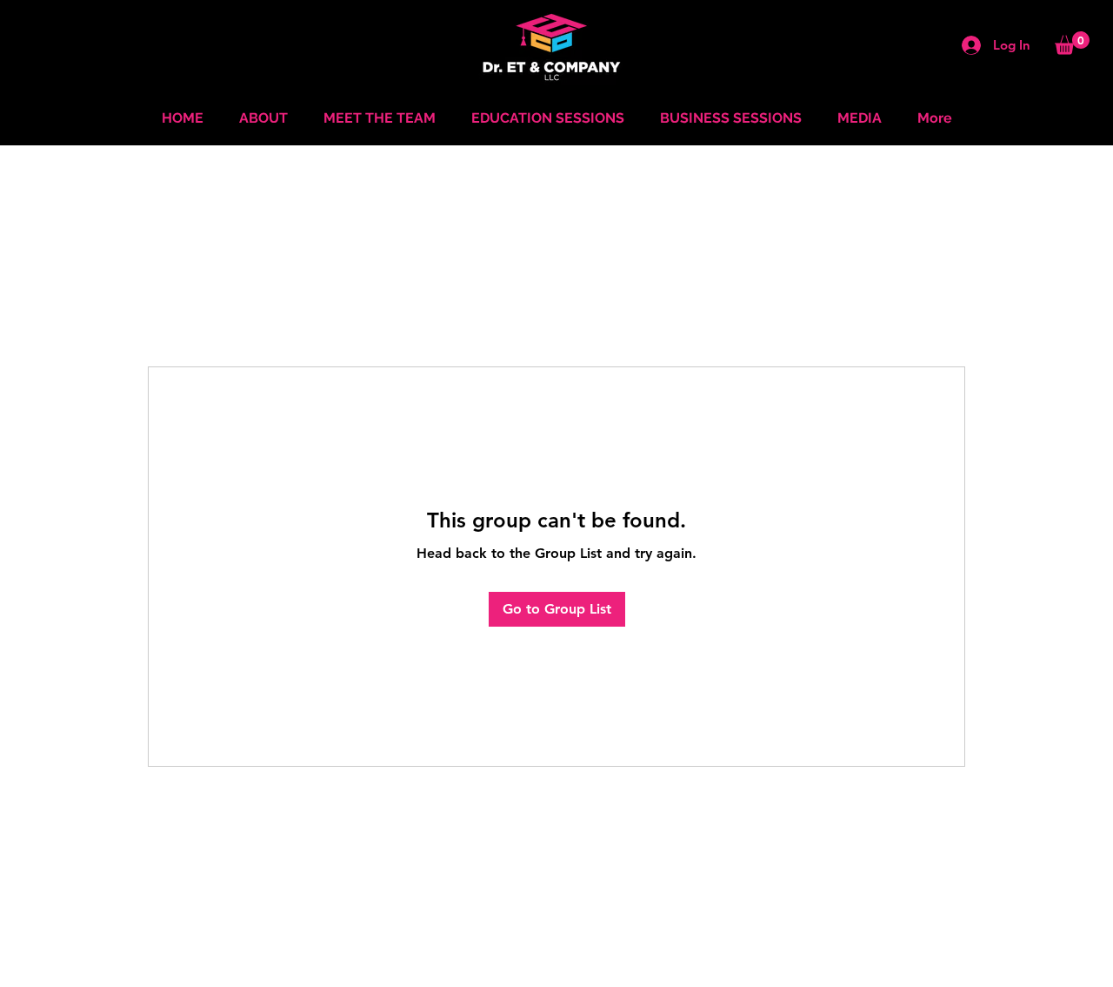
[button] (1072, 43)
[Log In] (965, 45)
